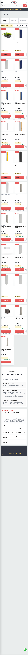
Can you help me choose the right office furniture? (14, 437)
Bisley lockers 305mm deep (20, 104)
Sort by (22, 25)
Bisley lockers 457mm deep (6, 104)
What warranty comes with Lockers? (14, 416)
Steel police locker (19, 42)
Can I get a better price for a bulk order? (14, 432)
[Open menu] (2, 2)
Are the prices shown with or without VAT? (14, 428)
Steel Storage (22, 20)
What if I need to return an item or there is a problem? (14, 442)
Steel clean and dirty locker (19, 73)
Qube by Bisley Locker (6, 195)
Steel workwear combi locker (6, 73)
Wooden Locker (4, 134)
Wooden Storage (13, 19)
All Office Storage (5, 20)
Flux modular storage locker (6, 319)
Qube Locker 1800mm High (20, 166)
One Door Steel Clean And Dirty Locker (21, 227)
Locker (3, 165)
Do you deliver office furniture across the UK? (14, 425)
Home (2, 12)
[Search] (25, 5)
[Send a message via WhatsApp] (25, 650)
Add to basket (19, 269)
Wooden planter (4, 257)
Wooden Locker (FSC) (20, 134)
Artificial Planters (5, 42)
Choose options (6, 54)
